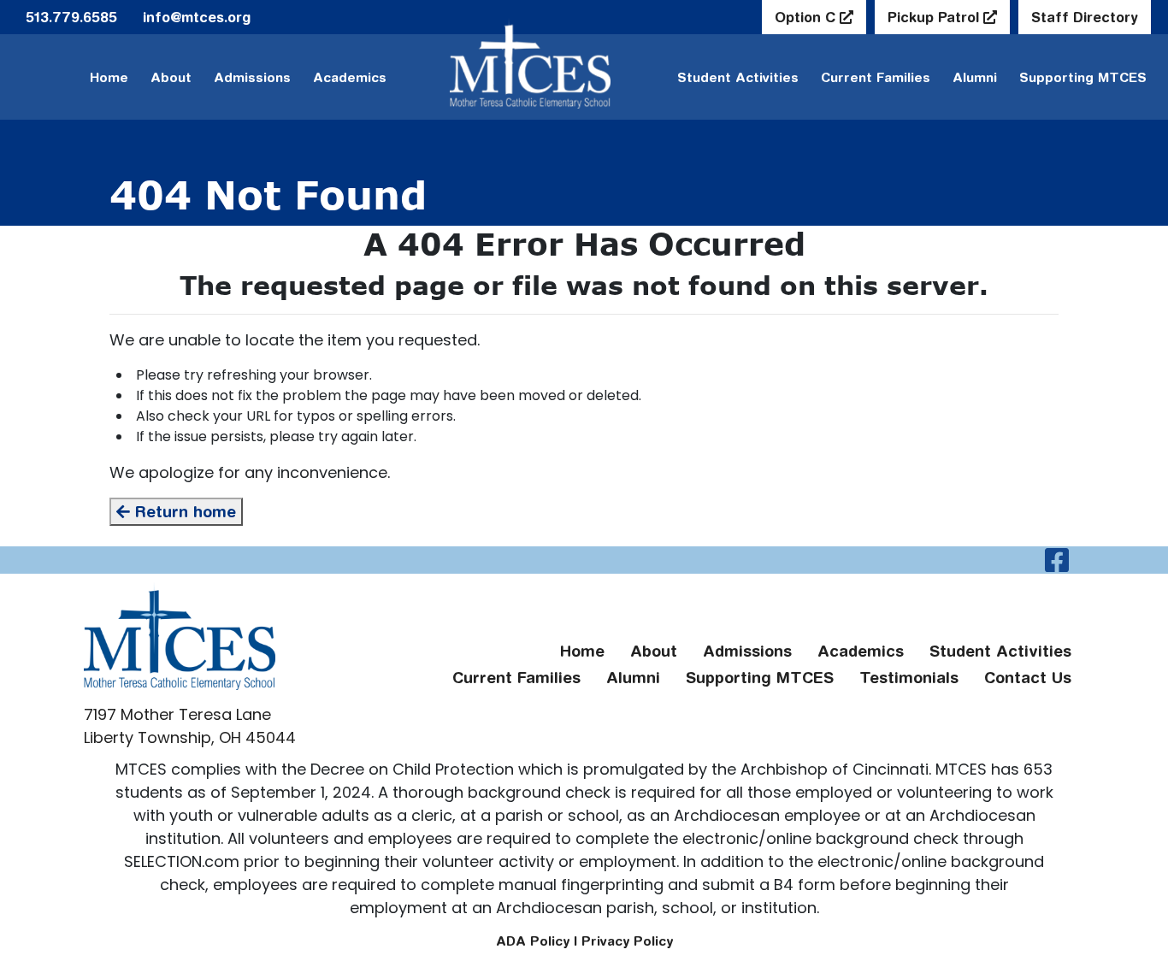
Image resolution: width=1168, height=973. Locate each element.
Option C (807, 17)
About (171, 77)
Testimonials (909, 678)
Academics (349, 77)
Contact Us (1027, 678)
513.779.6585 (71, 17)
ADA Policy (532, 941)
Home (109, 77)
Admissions (252, 77)
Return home (183, 512)
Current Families (875, 77)
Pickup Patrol (935, 17)
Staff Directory (1084, 17)
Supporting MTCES (1083, 77)
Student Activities (738, 77)
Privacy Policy (627, 941)
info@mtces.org (197, 17)
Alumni (975, 77)
